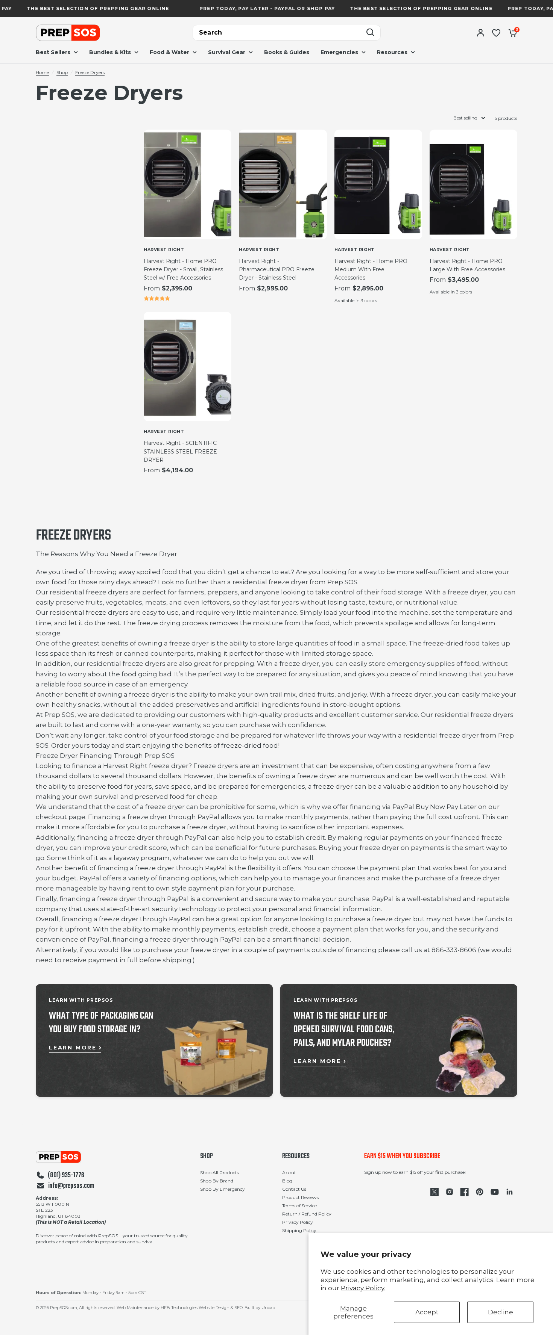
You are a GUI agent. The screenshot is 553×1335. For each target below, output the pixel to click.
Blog (287, 1181)
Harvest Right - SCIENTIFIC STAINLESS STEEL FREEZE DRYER (180, 451)
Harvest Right (164, 249)
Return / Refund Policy (306, 1214)
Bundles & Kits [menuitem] (110, 52)
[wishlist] (496, 32)
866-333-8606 (453, 950)
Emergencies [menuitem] (339, 52)
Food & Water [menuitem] (169, 52)
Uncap (268, 1307)
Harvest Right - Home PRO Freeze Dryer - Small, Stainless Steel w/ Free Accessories (183, 269)
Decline (500, 1312)
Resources (296, 1156)
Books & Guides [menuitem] (286, 52)
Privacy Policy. (363, 1288)
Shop (62, 72)
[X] (434, 1191)
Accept (427, 1312)
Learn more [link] (73, 1047)
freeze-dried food (451, 643)
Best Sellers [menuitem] (53, 52)
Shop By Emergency (222, 1189)
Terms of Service (299, 1205)
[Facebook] (464, 1191)
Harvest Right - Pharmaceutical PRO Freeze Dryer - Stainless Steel (276, 269)
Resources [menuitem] (392, 52)
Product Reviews (300, 1197)
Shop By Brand (216, 1181)
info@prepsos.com (71, 1186)
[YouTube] (494, 1191)
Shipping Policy (299, 1230)
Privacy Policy (297, 1222)
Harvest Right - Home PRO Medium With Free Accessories (370, 269)
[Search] (370, 33)
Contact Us (294, 1189)
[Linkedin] (509, 1191)
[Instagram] (449, 1191)
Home (42, 72)
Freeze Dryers (90, 72)
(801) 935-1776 (66, 1175)
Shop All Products (219, 1172)
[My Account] (480, 32)
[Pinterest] (479, 1191)
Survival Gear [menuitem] (226, 52)
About (289, 1172)
